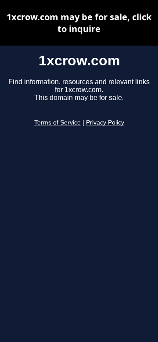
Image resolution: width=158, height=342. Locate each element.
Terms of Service (57, 122)
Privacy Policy (105, 122)
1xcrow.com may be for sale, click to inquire (79, 23)
